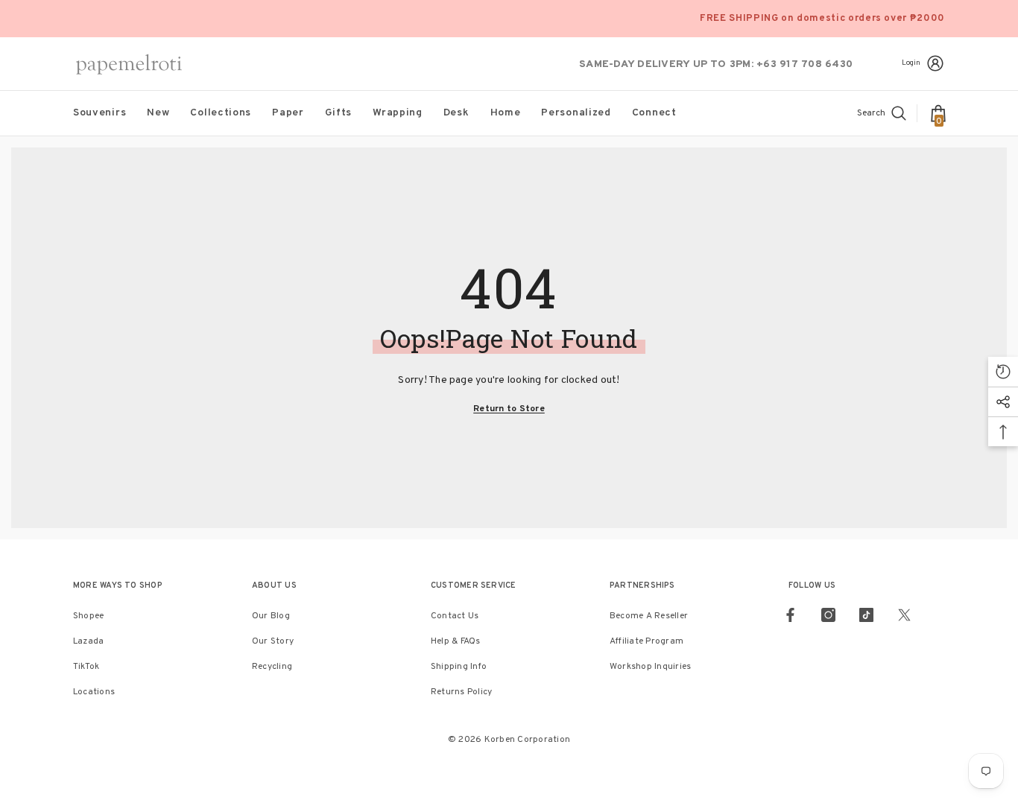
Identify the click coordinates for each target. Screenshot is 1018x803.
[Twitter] (904, 614)
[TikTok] (866, 614)
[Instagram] (828, 614)
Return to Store (509, 409)
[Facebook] (790, 614)
